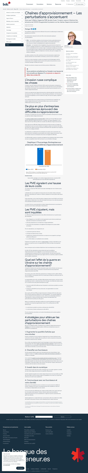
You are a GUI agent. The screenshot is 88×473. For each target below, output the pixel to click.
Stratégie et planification (11, 15)
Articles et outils (10, 9)
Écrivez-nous (48, 430)
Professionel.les (6, 441)
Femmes (5, 433)
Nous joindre (78, 0)
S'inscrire (62, 416)
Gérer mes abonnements (29, 439)
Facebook (69, 431)
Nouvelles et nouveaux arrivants (10, 437)
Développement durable (11, 38)
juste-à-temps (45, 241)
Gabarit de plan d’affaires (30, 431)
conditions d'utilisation (35, 471)
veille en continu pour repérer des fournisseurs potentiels (47, 353)
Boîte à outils (8, 41)
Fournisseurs (6, 443)
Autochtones (6, 431)
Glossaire (26, 437)
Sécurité (49, 468)
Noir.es (4, 430)
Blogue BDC (16, 9)
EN (84, 0)
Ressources (58, 4)
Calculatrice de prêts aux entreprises (32, 433)
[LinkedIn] (35, 29)
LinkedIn (69, 430)
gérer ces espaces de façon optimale (45, 343)
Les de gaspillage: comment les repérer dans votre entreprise (72, 85)
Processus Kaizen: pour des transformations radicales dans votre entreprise (74, 90)
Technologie (8, 30)
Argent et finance (9, 18)
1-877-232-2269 (49, 431)
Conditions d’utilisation (35, 468)
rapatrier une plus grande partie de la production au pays (44, 358)
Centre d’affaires (49, 433)
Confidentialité (43, 468)
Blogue (7, 44)
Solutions (49, 4)
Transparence (54, 468)
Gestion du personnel (10, 24)
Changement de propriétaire (11, 33)
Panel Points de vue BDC (29, 443)
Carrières (73, 0)
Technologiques (6, 439)
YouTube (69, 435)
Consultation (40, 4)
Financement (29, 4)
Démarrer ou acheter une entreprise (13, 12)
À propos (68, 0)
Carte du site (26, 468)
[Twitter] (33, 29)
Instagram (69, 433)
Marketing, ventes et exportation (12, 21)
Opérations (8, 27)
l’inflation (27, 327)
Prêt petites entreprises (29, 430)
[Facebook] (31, 29)
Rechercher (70, 4)
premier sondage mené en (35, 118)
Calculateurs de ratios (29, 435)
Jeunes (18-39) (6, 435)
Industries (63, 0)
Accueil (4, 9)
